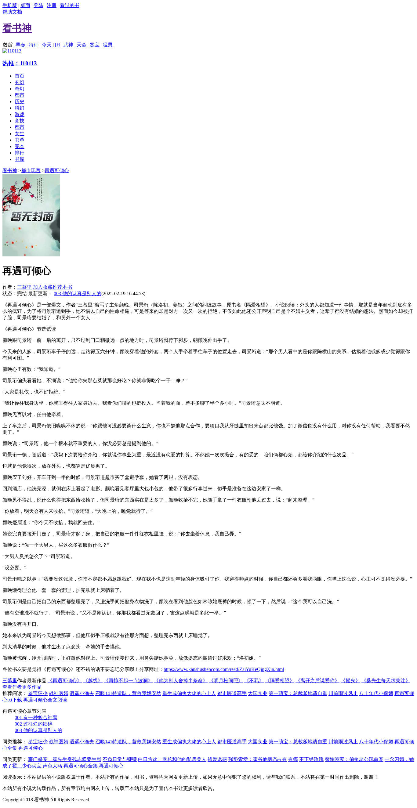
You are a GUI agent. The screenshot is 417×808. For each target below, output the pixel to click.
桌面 (25, 5)
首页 (19, 75)
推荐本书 (62, 287)
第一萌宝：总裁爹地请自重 (298, 693)
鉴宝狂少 (38, 693)
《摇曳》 (350, 680)
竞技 (19, 120)
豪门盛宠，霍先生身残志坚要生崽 (64, 759)
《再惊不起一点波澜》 (128, 680)
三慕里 (24, 287)
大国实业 (257, 693)
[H (57, 44)
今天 (47, 44)
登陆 (38, 5)
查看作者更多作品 (22, 687)
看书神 (9, 170)
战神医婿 (58, 693)
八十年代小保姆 (376, 693)
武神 (68, 44)
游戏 (19, 114)
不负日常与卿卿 (120, 759)
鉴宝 (95, 44)
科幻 (19, 108)
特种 (33, 44)
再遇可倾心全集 (80, 765)
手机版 (9, 5)
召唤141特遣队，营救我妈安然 (128, 693)
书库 (19, 159)
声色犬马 (52, 765)
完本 (19, 146)
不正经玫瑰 (311, 759)
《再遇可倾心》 (65, 680)
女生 (19, 133)
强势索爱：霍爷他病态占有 (257, 759)
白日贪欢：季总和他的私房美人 (172, 759)
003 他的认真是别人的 (77, 293)
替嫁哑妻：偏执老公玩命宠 (354, 759)
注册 (51, 5)
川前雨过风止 (343, 693)
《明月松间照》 (226, 680)
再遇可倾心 (57, 170)
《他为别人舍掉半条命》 (181, 680)
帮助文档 (12, 11)
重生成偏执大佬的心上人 (189, 693)
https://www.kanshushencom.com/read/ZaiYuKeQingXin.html (224, 669)
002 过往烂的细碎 (34, 723)
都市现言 (31, 170)
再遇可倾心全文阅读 (45, 699)
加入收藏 (43, 287)
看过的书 (69, 5)
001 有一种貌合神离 (36, 717)
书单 (19, 140)
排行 (19, 152)
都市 (19, 95)
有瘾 (293, 759)
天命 (81, 44)
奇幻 (19, 88)
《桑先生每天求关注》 (385, 680)
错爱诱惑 (217, 759)
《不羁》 (254, 680)
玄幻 (19, 82)
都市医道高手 (232, 693)
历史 (19, 101)
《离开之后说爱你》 (317, 680)
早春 (20, 44)
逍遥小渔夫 (82, 693)
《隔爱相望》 (279, 680)
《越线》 (93, 680)
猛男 (108, 44)
